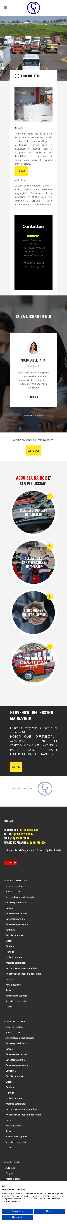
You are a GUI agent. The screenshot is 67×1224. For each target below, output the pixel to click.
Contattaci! (33, 450)
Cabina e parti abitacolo (16, 903)
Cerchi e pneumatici (15, 935)
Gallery (16, 767)
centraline (10, 930)
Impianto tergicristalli (15, 963)
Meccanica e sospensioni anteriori (22, 968)
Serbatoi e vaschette (16, 1001)
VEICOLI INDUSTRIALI (15, 1022)
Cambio (9, 908)
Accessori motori (14, 886)
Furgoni (9, 1173)
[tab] (33, 75)
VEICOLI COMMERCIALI (15, 881)
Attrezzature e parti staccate (20, 897)
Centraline (10, 1071)
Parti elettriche (13, 985)
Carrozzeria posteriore (16, 924)
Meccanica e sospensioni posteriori (23, 974)
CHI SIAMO (21, 171)
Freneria (9, 952)
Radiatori (9, 990)
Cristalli (8, 941)
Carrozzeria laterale (15, 919)
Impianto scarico (13, 957)
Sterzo (8, 1007)
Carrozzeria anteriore (16, 914)
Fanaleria (9, 946)
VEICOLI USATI (11, 1162)
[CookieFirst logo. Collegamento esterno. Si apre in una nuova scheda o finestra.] (3, 1186)
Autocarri (10, 1168)
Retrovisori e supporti (16, 996)
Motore (9, 979)
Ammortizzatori (13, 892)
